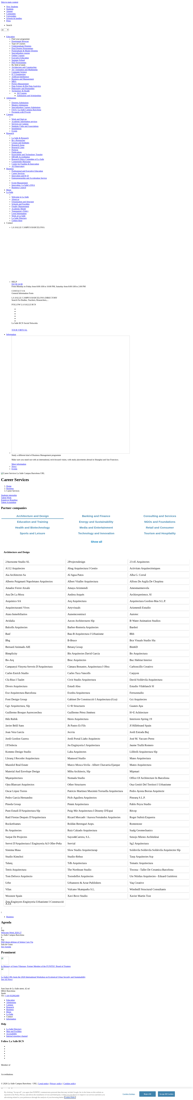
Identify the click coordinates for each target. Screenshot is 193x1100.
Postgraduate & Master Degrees (25, 51)
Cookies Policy (69, 1097)
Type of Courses (18, 44)
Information (11, 334)
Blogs (8, 190)
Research (10, 133)
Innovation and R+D (20, 176)
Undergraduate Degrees (21, 46)
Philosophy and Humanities (23, 88)
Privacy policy (56, 1083)
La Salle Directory (19, 218)
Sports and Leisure (32, 533)
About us (15, 199)
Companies (11, 14)
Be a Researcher (18, 140)
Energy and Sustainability (96, 521)
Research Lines (18, 147)
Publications (17, 152)
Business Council (19, 187)
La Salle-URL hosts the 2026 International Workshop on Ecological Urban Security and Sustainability (43, 977)
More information (19, 464)
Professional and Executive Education (27, 171)
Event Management (20, 183)
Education (10, 37)
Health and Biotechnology (32, 527)
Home (8, 486)
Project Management (20, 84)
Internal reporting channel (17, 1036)
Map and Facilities (14, 1031)
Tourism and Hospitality (160, 533)
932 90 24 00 (17, 284)
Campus (9, 114)
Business (10, 169)
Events (14, 131)
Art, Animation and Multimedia (25, 70)
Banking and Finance (96, 516)
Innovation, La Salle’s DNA (23, 185)
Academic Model (19, 209)
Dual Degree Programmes (22, 48)
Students (9, 9)
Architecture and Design (32, 516)
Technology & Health (21, 91)
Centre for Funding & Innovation (25, 164)
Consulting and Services (160, 516)
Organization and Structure (23, 202)
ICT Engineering (19, 74)
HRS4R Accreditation (21, 157)
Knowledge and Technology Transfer (27, 154)
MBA (14, 81)
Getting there (17, 220)
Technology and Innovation (96, 533)
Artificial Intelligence (20, 77)
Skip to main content (9, 2)
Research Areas (18, 145)
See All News (6, 979)
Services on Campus (20, 124)
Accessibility (11, 1034)
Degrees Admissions (20, 103)
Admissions (11, 98)
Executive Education (20, 58)
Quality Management (20, 206)
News (14, 466)
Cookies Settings (129, 1094)
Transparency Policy (20, 211)
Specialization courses (21, 53)
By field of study (18, 65)
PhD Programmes (19, 62)
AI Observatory (18, 166)
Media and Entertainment (96, 527)
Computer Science (19, 72)
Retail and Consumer (160, 527)
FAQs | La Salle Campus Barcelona (26, 110)
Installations (16, 128)
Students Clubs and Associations (25, 126)
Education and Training (32, 521)
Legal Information (19, 213)
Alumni (9, 11)
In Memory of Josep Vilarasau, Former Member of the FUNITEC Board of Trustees (36, 966)
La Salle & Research (20, 138)
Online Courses (18, 55)
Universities (11, 16)
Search (9, 25)
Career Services (18, 173)
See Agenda (6, 947)
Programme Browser (20, 41)
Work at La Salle (18, 216)
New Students (12, 7)
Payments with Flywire (21, 112)
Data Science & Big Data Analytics (26, 86)
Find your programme (21, 39)
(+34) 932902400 (12, 996)
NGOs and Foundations (159, 521)
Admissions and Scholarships (29, 95)
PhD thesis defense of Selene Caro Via (17, 942)
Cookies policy (69, 1083)
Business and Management (23, 79)
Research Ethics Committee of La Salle (28, 159)
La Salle (9, 192)
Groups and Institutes (20, 143)
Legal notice (43, 1083)
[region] (96, 1094)
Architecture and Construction (24, 67)
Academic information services (24, 121)
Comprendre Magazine (21, 161)
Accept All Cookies (166, 1094)
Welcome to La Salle (20, 197)
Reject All (147, 1094)
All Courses (22, 93)
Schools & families (14, 18)
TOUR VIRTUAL (19, 330)
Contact (9, 223)
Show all (96, 541)
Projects (15, 150)
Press (8, 21)
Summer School (18, 60)
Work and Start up (19, 119)
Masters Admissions (20, 105)
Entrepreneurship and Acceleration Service (29, 178)
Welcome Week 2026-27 (11, 933)
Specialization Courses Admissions (26, 107)
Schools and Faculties (21, 204)
